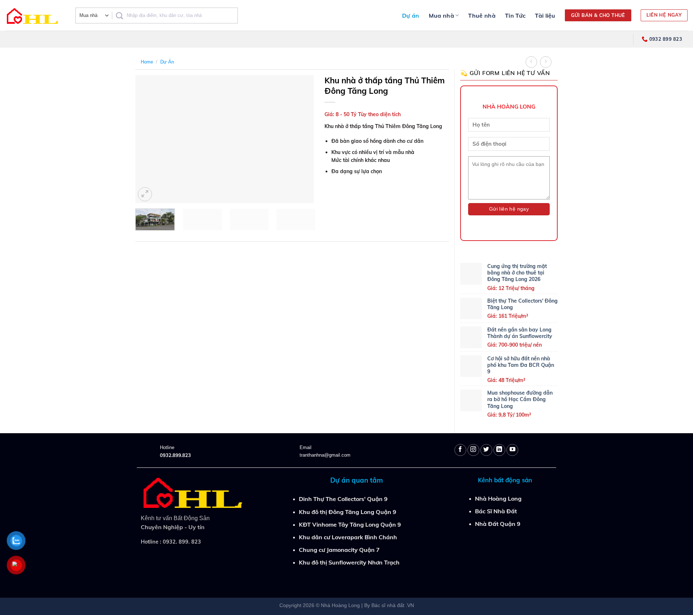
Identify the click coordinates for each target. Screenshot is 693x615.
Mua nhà (441, 15)
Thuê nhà (482, 15)
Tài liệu (545, 15)
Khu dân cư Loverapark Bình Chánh (348, 537)
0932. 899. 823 (182, 542)
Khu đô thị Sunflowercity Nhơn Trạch (349, 562)
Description (153, 254)
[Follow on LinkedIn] (499, 450)
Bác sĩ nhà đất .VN (392, 605)
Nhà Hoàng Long (498, 498)
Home (147, 62)
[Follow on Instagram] (473, 450)
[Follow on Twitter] (486, 450)
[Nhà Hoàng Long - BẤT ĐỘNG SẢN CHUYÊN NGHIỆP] (35, 15)
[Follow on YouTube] (512, 450)
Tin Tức (515, 15)
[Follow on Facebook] (460, 450)
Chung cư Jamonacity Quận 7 (339, 549)
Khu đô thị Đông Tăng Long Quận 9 (347, 511)
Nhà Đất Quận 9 (497, 523)
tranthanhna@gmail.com (325, 455)
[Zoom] (145, 194)
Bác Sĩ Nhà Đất (496, 511)
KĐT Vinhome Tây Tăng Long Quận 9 (350, 524)
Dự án (410, 15)
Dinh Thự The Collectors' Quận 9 (343, 498)
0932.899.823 (175, 455)
